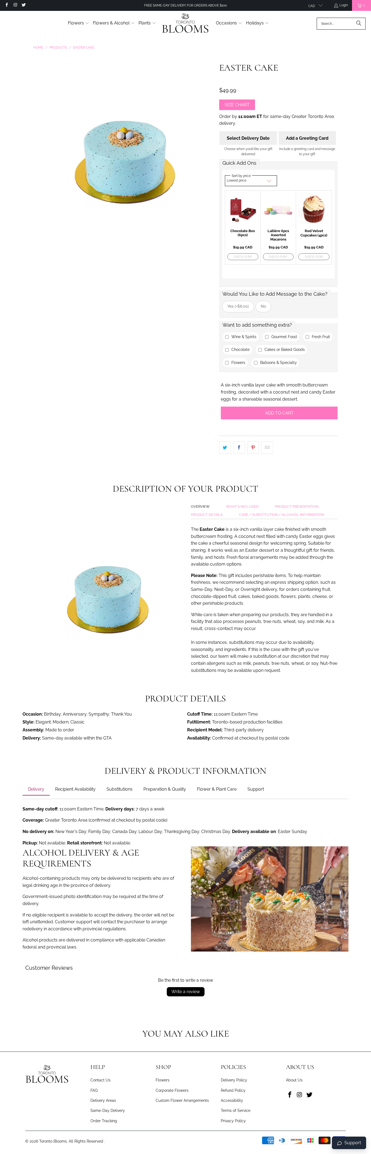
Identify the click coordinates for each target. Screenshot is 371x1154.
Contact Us (100, 1080)
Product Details (207, 515)
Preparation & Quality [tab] (164, 789)
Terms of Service (235, 1110)
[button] (78, 23)
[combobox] (341, 24)
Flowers (162, 1080)
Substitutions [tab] (119, 789)
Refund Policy (233, 1090)
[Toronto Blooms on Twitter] (23, 5)
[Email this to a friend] (267, 447)
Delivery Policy (234, 1080)
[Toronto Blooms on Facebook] (6, 5)
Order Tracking (103, 1121)
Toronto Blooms (53, 1141)
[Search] (359, 24)
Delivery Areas (103, 1100)
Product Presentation (297, 506)
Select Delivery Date (248, 138)
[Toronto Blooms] (186, 23)
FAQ (94, 1090)
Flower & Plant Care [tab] (217, 789)
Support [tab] (255, 789)
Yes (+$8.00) (238, 306)
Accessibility (232, 1100)
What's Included (242, 506)
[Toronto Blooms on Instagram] (14, 5)
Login (343, 5)
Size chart (237, 104)
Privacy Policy (233, 1121)
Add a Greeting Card (307, 138)
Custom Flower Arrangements (182, 1100)
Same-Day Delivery (107, 1110)
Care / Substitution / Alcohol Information (281, 515)
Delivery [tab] (36, 789)
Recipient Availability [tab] (75, 789)
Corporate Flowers (172, 1090)
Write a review (185, 991)
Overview (200, 506)
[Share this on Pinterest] (253, 447)
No (263, 306)
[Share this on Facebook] (239, 447)
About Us (294, 1080)
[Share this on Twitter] (225, 447)
